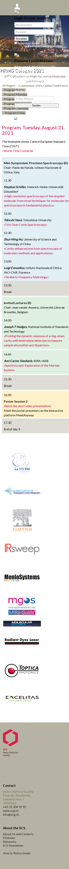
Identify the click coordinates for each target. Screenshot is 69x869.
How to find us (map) (16, 853)
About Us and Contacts (18, 834)
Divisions (9, 838)
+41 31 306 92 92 (14, 807)
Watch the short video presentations (27, 406)
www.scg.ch (11, 810)
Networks (9, 841)
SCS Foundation (13, 845)
